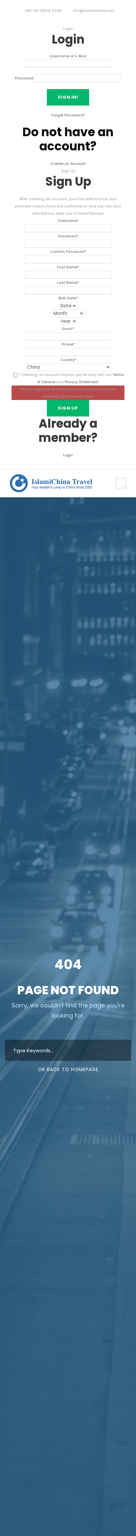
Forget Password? (68, 115)
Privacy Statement (81, 381)
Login (68, 455)
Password (24, 77)
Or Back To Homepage (68, 1069)
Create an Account (68, 163)
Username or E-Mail (68, 56)
